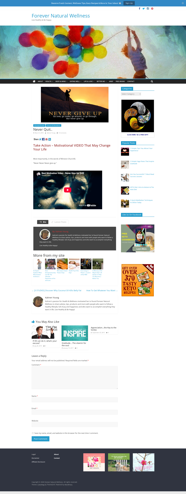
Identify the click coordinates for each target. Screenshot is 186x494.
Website (35, 421)
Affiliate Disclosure (38, 462)
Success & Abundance (53, 125)
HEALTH (48, 81)
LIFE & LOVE (88, 81)
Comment (36, 365)
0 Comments (62, 133)
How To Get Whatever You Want (102, 290)
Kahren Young (51, 133)
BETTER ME (101, 81)
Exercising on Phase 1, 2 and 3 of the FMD (85, 273)
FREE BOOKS (120, 81)
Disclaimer (35, 458)
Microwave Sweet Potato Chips (62, 272)
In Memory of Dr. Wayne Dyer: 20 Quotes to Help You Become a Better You (97, 274)
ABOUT (40, 81)
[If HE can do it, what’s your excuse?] (46, 327)
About (56, 454)
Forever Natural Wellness (61, 15)
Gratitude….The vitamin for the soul (74, 344)
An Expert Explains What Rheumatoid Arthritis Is (37, 273)
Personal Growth (39, 125)
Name (35, 396)
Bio (44, 222)
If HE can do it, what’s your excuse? (45, 342)
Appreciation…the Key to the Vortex (103, 328)
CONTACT (130, 81)
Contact (57, 458)
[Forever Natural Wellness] (34, 81)
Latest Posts (59, 222)
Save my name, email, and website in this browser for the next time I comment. (66, 433)
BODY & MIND (61, 81)
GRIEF (111, 81)
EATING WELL (75, 81)
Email (34, 408)
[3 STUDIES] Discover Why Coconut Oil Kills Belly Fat (56, 290)
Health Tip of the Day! (74, 272)
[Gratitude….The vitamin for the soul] (75, 327)
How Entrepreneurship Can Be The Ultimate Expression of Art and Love (50, 275)
